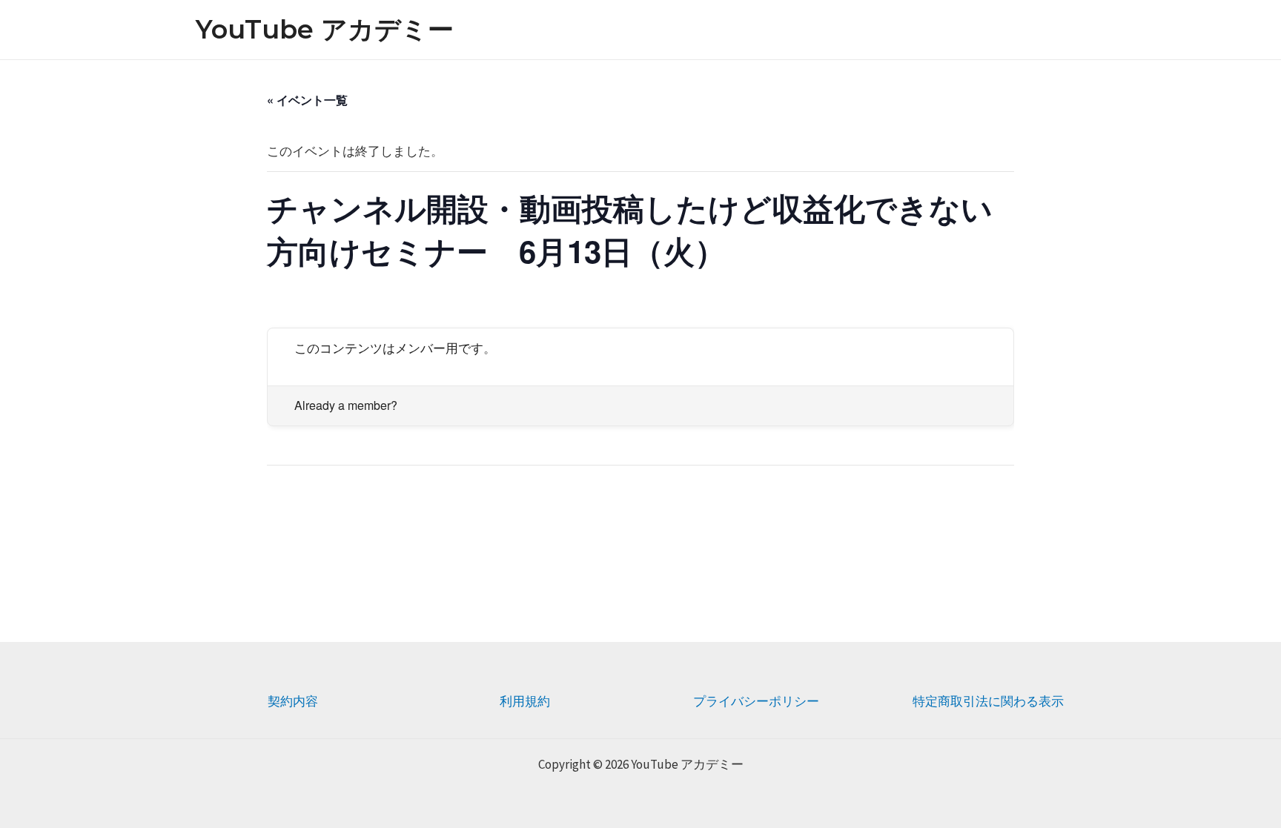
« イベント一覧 (307, 99)
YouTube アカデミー (325, 29)
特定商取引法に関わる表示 (988, 701)
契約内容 (293, 701)
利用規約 (525, 701)
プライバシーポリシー (756, 701)
